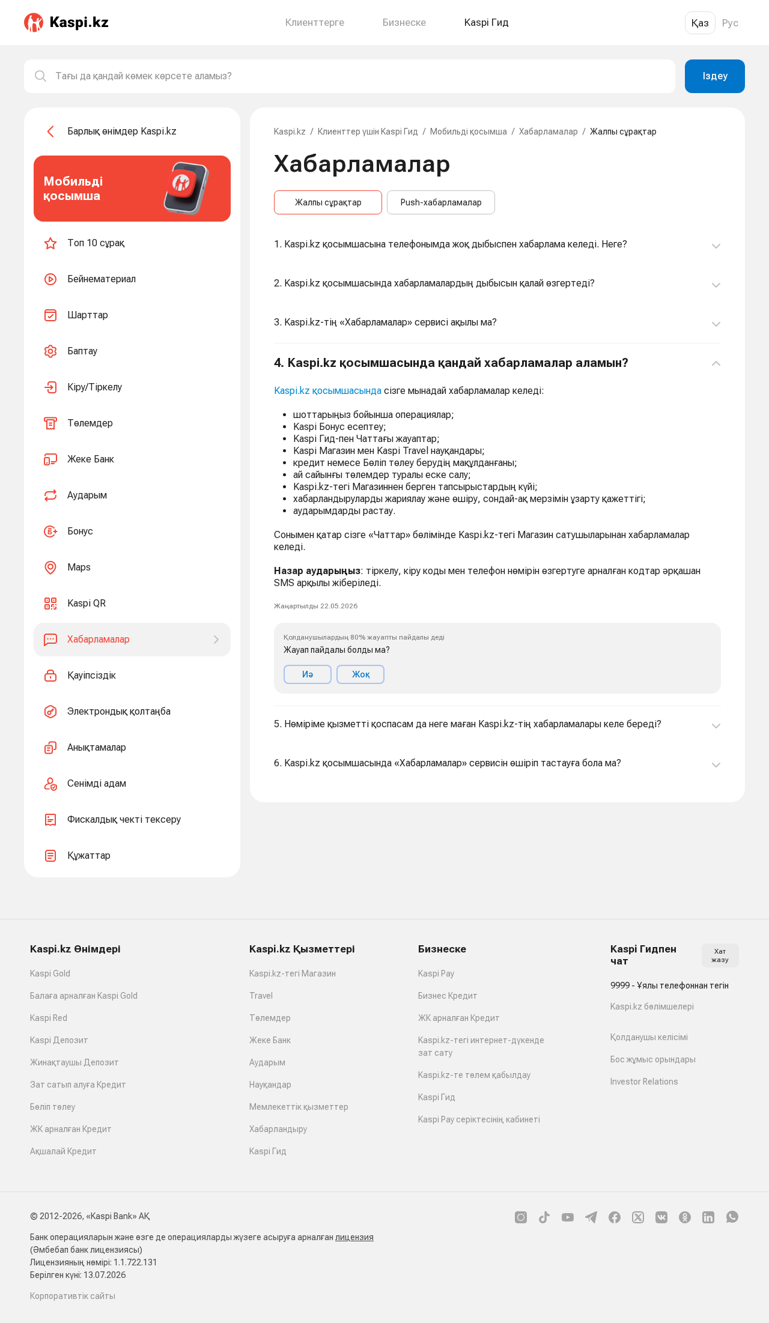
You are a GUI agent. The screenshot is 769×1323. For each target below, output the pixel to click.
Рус (730, 23)
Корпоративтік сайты (72, 1296)
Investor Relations (644, 1081)
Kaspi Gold (50, 973)
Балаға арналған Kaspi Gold (84, 996)
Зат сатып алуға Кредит (78, 1084)
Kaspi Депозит (59, 1040)
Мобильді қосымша (468, 131)
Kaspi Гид (268, 1151)
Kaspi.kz (290, 131)
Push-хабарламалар (441, 202)
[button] (497, 525)
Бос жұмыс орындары (653, 1059)
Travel (261, 996)
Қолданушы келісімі (649, 1037)
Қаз (700, 23)
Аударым (267, 1062)
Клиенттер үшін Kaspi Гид (368, 131)
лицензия (354, 1237)
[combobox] (360, 76)
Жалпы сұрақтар (328, 202)
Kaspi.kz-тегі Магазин (292, 973)
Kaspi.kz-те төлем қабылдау (474, 1075)
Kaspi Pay (436, 973)
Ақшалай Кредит (63, 1151)
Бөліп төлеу (52, 1107)
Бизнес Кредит (448, 996)
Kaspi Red (48, 1018)
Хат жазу (720, 955)
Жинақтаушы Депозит (74, 1062)
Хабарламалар (548, 131)
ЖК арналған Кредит (71, 1129)
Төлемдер (270, 1018)
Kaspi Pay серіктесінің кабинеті (479, 1119)
